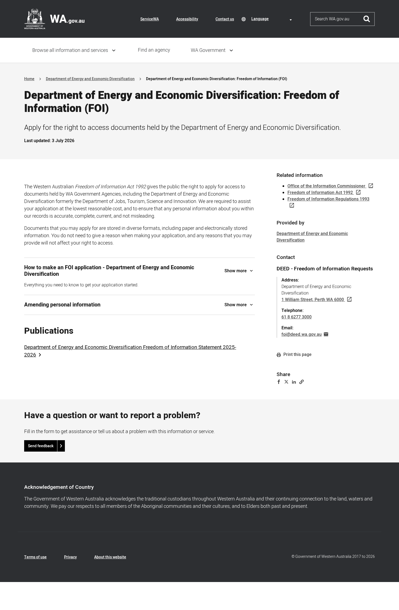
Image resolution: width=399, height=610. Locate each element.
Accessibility (187, 19)
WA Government (208, 50)
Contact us (225, 19)
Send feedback (40, 446)
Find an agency (154, 50)
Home (29, 79)
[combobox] (272, 19)
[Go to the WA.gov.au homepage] (54, 18)
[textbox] (272, 19)
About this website (110, 557)
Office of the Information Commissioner (326, 186)
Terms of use (35, 557)
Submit (367, 19)
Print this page (297, 354)
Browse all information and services (70, 50)
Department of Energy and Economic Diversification (90, 79)
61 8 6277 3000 (296, 317)
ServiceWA (149, 19)
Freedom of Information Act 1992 (320, 192)
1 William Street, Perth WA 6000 (312, 299)
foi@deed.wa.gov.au (301, 334)
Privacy (70, 557)
